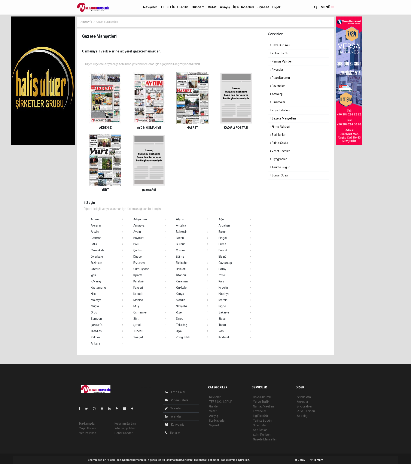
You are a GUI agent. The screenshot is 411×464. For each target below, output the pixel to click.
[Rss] (119, 408)
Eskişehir (182, 262)
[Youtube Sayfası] (104, 408)
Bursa (222, 244)
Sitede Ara (304, 397)
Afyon (180, 219)
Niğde (222, 306)
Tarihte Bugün (280, 167)
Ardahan (224, 225)
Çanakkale (97, 250)
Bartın (222, 231)
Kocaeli (138, 293)
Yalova (95, 337)
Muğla (95, 306)
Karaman (182, 281)
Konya (180, 293)
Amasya (138, 225)
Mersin (223, 300)
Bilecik (180, 238)
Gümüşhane (141, 269)
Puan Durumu (280, 77)
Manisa (138, 300)
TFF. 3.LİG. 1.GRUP (174, 7)
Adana (95, 219)
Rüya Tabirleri (280, 110)
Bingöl (223, 238)
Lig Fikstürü (260, 416)
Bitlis (94, 244)
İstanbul (181, 275)
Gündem (198, 7)
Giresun (96, 269)
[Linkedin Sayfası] (111, 408)
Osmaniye (140, 312)
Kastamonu (98, 287)
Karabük (138, 281)
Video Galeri (179, 400)
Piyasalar (277, 69)
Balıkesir (181, 231)
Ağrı (221, 219)
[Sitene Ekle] (134, 408)
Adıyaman (140, 219)
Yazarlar (176, 408)
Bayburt (138, 238)
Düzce (137, 256)
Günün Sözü (279, 175)
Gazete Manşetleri (283, 118)
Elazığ (222, 256)
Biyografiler (279, 159)
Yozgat (138, 337)
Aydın (137, 231)
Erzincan (96, 262)
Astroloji (276, 94)
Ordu (94, 312)
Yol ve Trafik (279, 53)
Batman (96, 238)
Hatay (222, 269)
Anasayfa (86, 21)
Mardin (180, 300)
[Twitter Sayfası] (88, 408)
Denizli (223, 250)
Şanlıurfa (97, 325)
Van (221, 331)
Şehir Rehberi (262, 434)
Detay (301, 459)
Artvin (95, 231)
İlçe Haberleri (243, 7)
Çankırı (137, 250)
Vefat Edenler (280, 151)
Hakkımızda (87, 423)
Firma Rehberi (280, 126)
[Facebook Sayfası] (81, 408)
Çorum (180, 250)
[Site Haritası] (126, 408)
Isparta (138, 275)
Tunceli (138, 331)
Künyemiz (177, 424)
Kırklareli (224, 337)
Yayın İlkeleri (87, 428)
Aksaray (96, 225)
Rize (179, 312)
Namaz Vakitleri (281, 61)
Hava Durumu (280, 45)
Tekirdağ (181, 325)
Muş (136, 306)
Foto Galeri (178, 392)
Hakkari (181, 269)
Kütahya (224, 293)
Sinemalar (260, 425)
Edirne (180, 256)
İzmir (222, 275)
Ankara (95, 343)
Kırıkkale (181, 287)
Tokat (222, 325)
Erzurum (139, 262)
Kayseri (138, 287)
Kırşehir (223, 287)
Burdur (180, 244)
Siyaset (263, 7)
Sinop (179, 318)
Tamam (318, 459)
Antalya (181, 225)
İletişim (175, 432)
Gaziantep (225, 262)
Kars (221, 281)
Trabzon (96, 331)
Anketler (302, 401)
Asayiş (225, 7)
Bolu (136, 244)
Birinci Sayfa (279, 143)
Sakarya (224, 312)
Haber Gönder (124, 433)
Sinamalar (278, 102)
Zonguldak (183, 337)
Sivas (222, 318)
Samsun (96, 318)
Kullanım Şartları (125, 423)
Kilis (93, 293)
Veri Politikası (88, 433)
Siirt (135, 318)
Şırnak (137, 325)
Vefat (212, 7)
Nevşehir (150, 7)
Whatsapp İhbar (125, 428)
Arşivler (176, 416)
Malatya (96, 300)
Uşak (179, 331)
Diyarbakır (97, 256)
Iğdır (93, 275)
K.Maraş (96, 281)
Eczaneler (278, 86)
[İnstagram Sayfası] (96, 408)
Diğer (276, 7)
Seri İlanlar (278, 134)
